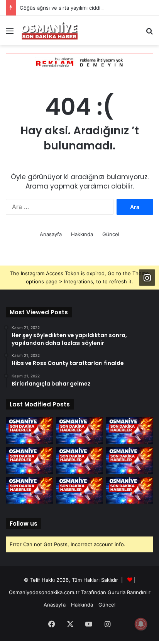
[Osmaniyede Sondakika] (50, 30)
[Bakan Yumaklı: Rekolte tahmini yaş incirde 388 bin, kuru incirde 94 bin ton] (29, 460)
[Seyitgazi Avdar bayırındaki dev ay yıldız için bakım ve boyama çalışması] (29, 490)
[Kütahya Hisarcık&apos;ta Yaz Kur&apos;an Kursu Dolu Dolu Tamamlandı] (129, 460)
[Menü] (10, 33)
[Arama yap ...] (149, 33)
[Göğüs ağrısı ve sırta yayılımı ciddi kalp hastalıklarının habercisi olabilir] (129, 430)
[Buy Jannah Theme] (79, 61)
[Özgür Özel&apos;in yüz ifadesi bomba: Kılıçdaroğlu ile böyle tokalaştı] (79, 490)
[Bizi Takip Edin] (147, 277)
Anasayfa (51, 234)
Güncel (110, 234)
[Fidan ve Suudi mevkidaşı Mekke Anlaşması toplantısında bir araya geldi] (79, 430)
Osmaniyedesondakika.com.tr (44, 592)
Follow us (23, 523)
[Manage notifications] (141, 624)
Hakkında (82, 234)
